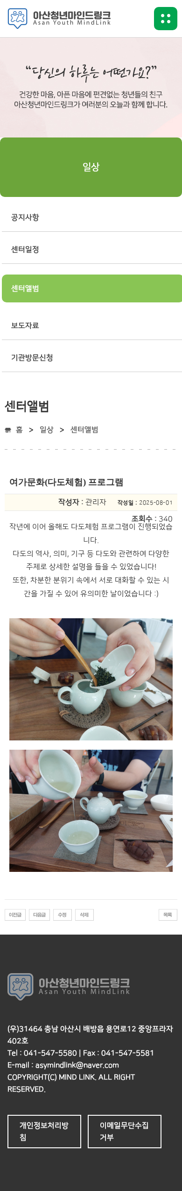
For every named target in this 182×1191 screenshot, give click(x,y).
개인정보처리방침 (44, 1131)
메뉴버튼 (165, 18)
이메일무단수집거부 (124, 1131)
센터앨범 (84, 429)
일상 (47, 429)
